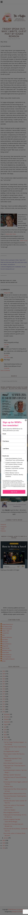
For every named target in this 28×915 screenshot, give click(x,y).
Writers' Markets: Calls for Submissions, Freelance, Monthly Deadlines (14, 474)
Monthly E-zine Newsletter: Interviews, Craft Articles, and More (14, 467)
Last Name (6, 448)
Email (4, 433)
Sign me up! (14, 491)
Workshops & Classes (11, 470)
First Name (6, 441)
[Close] (26, 420)
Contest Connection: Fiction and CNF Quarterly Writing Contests (13, 463)
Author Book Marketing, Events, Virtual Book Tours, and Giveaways (14, 459)
